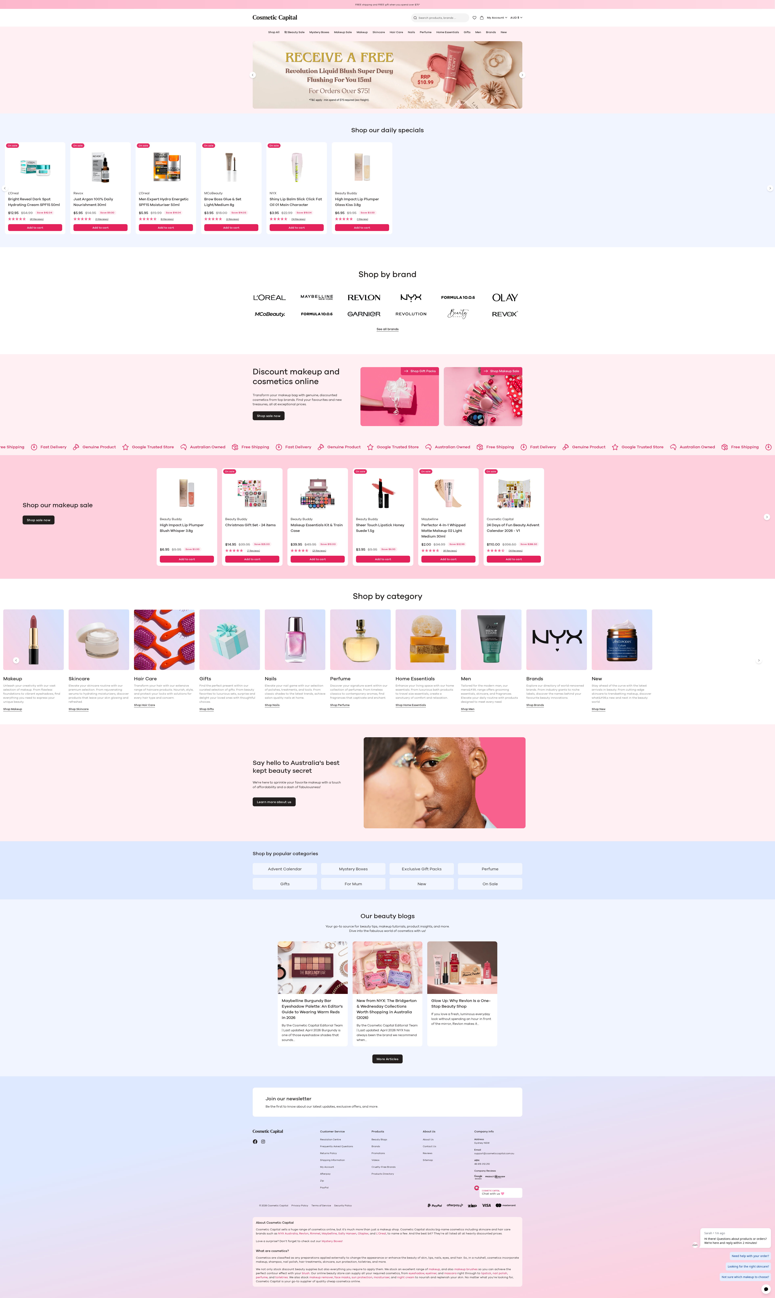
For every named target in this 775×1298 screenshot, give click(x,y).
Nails (411, 32)
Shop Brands (535, 705)
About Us (428, 1139)
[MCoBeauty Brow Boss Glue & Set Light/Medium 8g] (231, 167)
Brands (491, 32)
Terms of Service (321, 1205)
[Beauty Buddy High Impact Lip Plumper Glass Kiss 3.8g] (362, 167)
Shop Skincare (79, 709)
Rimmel (315, 1233)
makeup (434, 1269)
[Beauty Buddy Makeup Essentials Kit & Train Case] (318, 493)
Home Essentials (447, 32)
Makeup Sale (343, 32)
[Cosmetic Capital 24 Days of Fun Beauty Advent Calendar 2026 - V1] (514, 493)
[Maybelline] (317, 297)
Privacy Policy (299, 1205)
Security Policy (343, 1205)
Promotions (378, 1153)
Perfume (425, 32)
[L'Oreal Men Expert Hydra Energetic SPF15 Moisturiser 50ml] (166, 167)
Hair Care (396, 32)
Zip (322, 1180)
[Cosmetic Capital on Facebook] (255, 1141)
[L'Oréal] (270, 297)
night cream (405, 1277)
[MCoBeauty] (270, 314)
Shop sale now (268, 416)
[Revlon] (364, 297)
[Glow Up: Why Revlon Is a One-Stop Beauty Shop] (462, 967)
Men (478, 32)
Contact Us (429, 1146)
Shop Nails (272, 705)
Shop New (598, 709)
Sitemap (428, 1160)
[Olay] (505, 297)
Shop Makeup (12, 709)
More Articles (387, 1059)
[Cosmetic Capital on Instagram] (263, 1141)
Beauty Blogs (379, 1139)
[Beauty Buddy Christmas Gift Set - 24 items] (252, 493)
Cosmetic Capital (278, 1205)
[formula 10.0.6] (317, 314)
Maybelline (329, 1233)
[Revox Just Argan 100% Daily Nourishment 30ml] (100, 167)
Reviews (427, 1153)
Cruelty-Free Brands (384, 1167)
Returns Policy (328, 1153)
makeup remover (321, 1277)
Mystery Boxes (319, 32)
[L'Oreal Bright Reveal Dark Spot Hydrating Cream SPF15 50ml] (35, 167)
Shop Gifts (206, 709)
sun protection (362, 1277)
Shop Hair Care (144, 705)
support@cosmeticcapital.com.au (494, 1153)
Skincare (379, 32)
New (504, 32)
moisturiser (382, 1277)
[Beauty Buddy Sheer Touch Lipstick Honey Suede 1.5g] (383, 493)
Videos (375, 1160)
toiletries (281, 1277)
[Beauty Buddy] (458, 314)
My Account (495, 17)
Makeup (362, 32)
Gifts (467, 32)
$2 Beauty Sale (294, 32)
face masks (342, 1277)
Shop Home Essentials (411, 705)
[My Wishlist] (474, 18)
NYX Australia (288, 1233)
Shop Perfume (340, 705)
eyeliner (431, 1273)
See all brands (388, 329)
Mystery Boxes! (332, 1241)
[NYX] (411, 297)
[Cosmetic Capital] (275, 18)
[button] (35, 219)
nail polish (500, 1273)
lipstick (486, 1273)
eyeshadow (416, 1273)
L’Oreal (381, 1233)
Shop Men (467, 709)
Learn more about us (274, 802)
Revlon (304, 1233)
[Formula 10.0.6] (458, 297)
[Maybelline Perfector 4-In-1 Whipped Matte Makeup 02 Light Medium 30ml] (448, 493)
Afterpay (325, 1174)
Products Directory (383, 1174)
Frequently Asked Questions (336, 1146)
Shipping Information (332, 1160)
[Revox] (505, 314)
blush (306, 1273)
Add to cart (35, 227)
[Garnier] (364, 314)
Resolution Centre (330, 1139)
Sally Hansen (347, 1233)
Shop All (274, 32)
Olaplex (363, 1233)
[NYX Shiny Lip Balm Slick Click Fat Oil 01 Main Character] (297, 167)
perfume (262, 1277)
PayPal (324, 1187)
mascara (450, 1273)
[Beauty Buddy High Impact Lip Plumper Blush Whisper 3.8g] (187, 493)
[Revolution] (411, 314)
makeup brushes (466, 1269)
